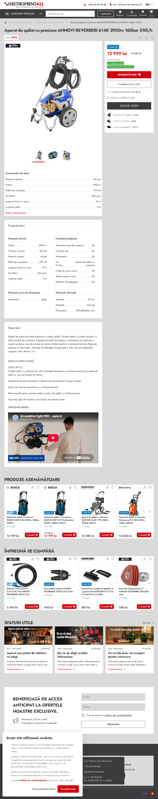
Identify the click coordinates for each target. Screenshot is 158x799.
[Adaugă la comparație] (146, 37)
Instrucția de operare (18, 407)
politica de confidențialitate (118, 715)
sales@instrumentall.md (94, 771)
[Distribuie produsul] (152, 37)
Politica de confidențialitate (33, 780)
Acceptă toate (68, 789)
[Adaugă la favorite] (140, 37)
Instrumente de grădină (20, 22)
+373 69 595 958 (92, 766)
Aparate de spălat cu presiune (50, 22)
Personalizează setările (44, 789)
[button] (91, 14)
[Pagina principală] (24, 4)
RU (152, 4)
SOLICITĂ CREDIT (129, 106)
